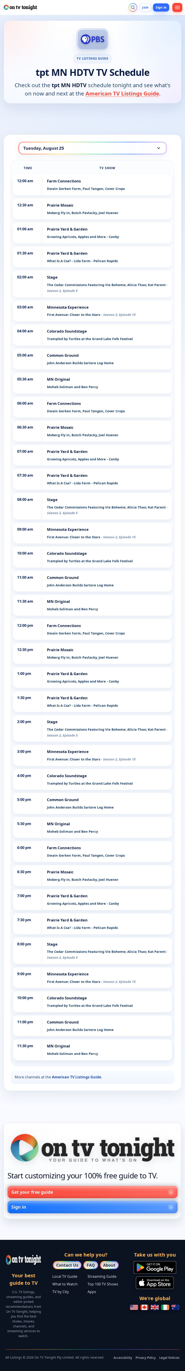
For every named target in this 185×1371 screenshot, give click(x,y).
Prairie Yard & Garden (67, 229)
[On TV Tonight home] (92, 1148)
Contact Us (67, 1265)
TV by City (60, 1291)
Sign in (161, 7)
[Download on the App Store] (155, 1282)
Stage (52, 277)
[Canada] (144, 1307)
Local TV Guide (64, 1276)
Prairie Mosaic (60, 205)
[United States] (134, 1307)
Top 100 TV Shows (103, 1284)
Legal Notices (169, 1357)
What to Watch (65, 1284)
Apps (92, 1291)
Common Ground (63, 355)
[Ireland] (165, 1307)
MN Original (58, 379)
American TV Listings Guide (122, 93)
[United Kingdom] (155, 1307)
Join (145, 7)
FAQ (91, 1265)
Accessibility (122, 1357)
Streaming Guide (102, 1276)
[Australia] (175, 1307)
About (109, 1265)
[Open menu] (177, 7)
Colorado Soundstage (67, 331)
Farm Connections (64, 181)
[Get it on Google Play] (155, 1267)
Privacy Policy (146, 1357)
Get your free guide (32, 1192)
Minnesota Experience (68, 307)
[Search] (133, 7)
